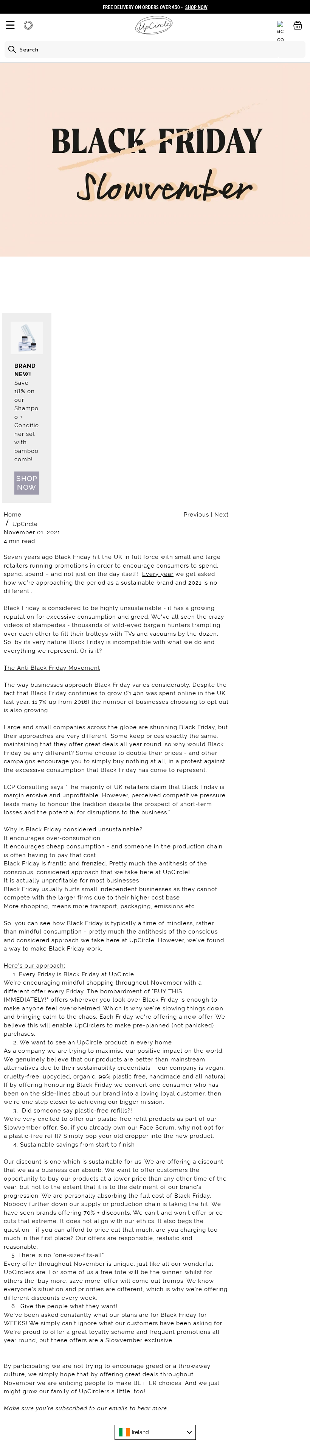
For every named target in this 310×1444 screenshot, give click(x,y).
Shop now (26, 482)
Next (221, 514)
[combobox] (155, 1432)
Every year (158, 574)
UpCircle (25, 524)
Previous (197, 514)
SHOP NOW (196, 6)
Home (13, 514)
